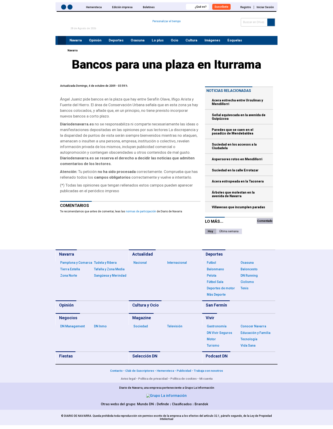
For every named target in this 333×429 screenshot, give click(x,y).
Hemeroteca (94, 7)
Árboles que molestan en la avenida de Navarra (233, 194)
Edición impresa (122, 7)
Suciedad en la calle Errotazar (235, 170)
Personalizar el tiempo (166, 21)
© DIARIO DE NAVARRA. (77, 415)
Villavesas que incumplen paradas (238, 207)
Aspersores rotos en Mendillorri (237, 159)
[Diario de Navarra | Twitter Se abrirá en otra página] (71, 8)
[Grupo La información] (166, 395)
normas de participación (141, 211)
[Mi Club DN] (174, 7)
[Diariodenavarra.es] (61, 50)
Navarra (72, 50)
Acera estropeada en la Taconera (238, 181)
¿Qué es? (201, 6)
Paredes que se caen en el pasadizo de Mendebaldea (232, 131)
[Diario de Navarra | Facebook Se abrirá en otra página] (64, 8)
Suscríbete (221, 6)
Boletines (149, 7)
